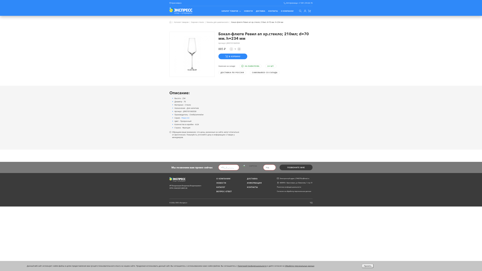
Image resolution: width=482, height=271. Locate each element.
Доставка (260, 11)
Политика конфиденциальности (289, 187)
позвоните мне (296, 167)
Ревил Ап (185, 118)
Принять (367, 266)
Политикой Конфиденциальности (252, 266)
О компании (287, 11)
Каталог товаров (230, 11)
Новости (248, 11)
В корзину (234, 56)
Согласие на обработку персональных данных (294, 191)
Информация (254, 183)
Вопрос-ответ (224, 191)
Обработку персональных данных (299, 266)
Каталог (220, 187)
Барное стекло (197, 22)
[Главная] (170, 22)
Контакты (273, 11)
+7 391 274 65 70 (305, 3)
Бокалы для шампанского (218, 22)
